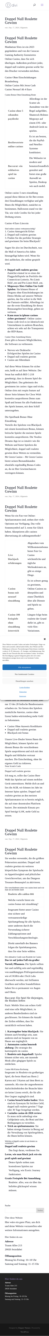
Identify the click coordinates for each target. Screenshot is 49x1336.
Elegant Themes (24, 1328)
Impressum (22, 696)
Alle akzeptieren (24, 667)
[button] (44, 639)
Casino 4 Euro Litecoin (17, 223)
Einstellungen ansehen (24, 681)
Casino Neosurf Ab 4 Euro (18, 89)
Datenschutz (23, 692)
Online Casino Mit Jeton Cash (20, 85)
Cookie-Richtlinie (24, 687)
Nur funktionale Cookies (24, 674)
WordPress (24, 1332)
